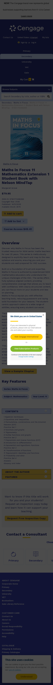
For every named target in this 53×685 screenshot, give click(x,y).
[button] (43, 315)
